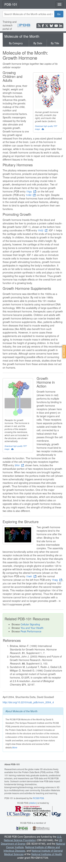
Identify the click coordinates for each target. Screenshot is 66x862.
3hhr (17, 465)
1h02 (41, 230)
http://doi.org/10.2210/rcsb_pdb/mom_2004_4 (28, 702)
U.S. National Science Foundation (33, 838)
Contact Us (64, 351)
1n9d (29, 195)
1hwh (29, 576)
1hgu (29, 191)
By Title (55, 43)
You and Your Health (32, 628)
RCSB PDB (38, 798)
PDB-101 (10, 4)
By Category (16, 43)
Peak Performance (31, 631)
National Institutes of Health (46, 854)
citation (32, 802)
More (14, 747)
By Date (37, 43)
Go (59, 14)
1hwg (55, 580)
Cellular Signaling (30, 624)
